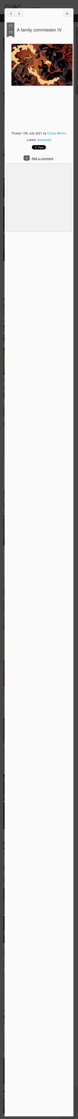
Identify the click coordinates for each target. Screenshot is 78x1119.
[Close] (67, 13)
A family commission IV (39, 29)
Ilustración (44, 139)
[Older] (19, 13)
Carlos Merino (57, 133)
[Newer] (11, 13)
